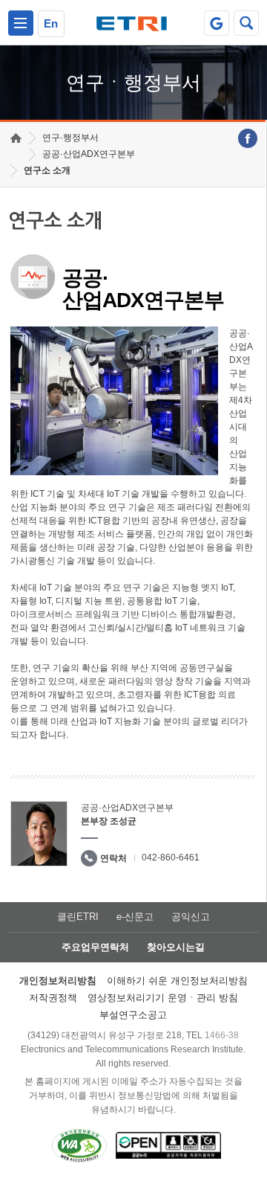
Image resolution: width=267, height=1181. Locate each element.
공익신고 (190, 916)
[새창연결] (247, 138)
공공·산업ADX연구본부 (88, 154)
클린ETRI (78, 916)
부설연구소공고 (133, 1014)
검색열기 (246, 23)
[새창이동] (216, 23)
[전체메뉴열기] (20, 23)
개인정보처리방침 (57, 980)
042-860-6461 (171, 857)
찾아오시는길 (176, 947)
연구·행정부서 (70, 137)
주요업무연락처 (95, 947)
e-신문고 (135, 916)
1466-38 (222, 1035)
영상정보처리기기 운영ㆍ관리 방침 (163, 997)
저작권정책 (53, 997)
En (51, 23)
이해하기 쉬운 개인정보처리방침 (177, 980)
